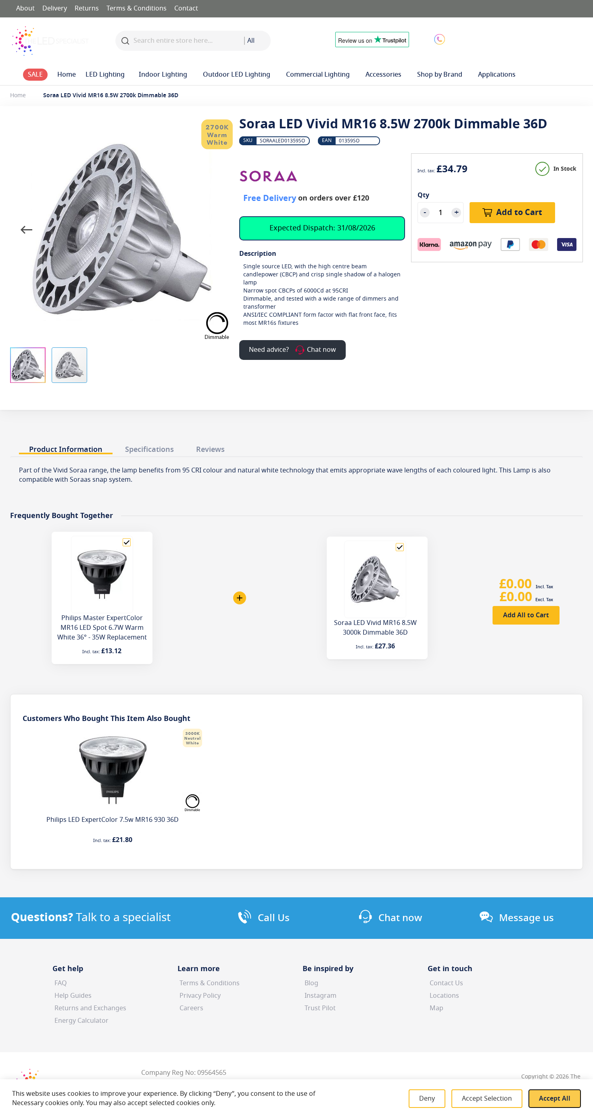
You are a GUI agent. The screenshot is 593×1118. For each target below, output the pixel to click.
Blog (311, 983)
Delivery (54, 8)
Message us (526, 918)
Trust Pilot (320, 1008)
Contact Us (446, 983)
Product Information (65, 449)
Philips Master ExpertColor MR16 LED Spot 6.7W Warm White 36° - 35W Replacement (102, 627)
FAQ (60, 983)
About (25, 8)
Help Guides (73, 996)
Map (436, 1008)
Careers (191, 1008)
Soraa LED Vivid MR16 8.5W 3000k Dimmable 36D (375, 627)
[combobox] (257, 41)
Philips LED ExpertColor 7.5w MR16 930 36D (112, 820)
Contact (186, 8)
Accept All (554, 1098)
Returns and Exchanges (90, 1008)
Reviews (210, 449)
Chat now (400, 918)
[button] (504, 39)
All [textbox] (251, 41)
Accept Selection (487, 1098)
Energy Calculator (81, 1021)
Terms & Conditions (136, 8)
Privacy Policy (200, 996)
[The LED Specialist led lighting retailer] (50, 41)
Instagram (320, 996)
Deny (427, 1098)
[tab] (66, 447)
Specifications (149, 449)
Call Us (274, 918)
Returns (87, 8)
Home (18, 95)
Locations (444, 996)
